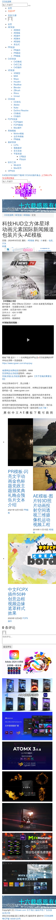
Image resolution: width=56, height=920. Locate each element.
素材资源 (12, 142)
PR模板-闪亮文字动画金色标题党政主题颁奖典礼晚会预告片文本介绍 (18, 488)
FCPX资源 (12, 119)
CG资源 (11, 98)
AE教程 (17, 29)
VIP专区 (11, 170)
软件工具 (12, 162)
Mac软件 (18, 167)
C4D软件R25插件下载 (12, 175)
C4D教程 (18, 61)
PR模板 (17, 55)
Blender (17, 87)
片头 (4, 243)
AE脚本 (17, 38)
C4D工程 (18, 64)
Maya (16, 78)
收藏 (4, 246)
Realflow (17, 84)
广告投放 (48, 909)
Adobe (17, 104)
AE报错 (17, 41)
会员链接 (10, 373)
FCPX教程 (18, 124)
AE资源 (11, 27)
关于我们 (31, 909)
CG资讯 (17, 101)
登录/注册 (12, 15)
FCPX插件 (18, 121)
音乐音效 (18, 150)
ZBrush (17, 90)
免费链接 (10, 370)
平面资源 (18, 153)
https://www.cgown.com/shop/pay (17, 363)
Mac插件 (18, 127)
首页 (10, 8)
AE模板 (17, 32)
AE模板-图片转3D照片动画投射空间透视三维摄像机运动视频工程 (43, 510)
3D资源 (11, 70)
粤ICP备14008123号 (11, 918)
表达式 (17, 44)
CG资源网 (6, 1)
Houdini (17, 81)
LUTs (16, 144)
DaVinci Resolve (21, 110)
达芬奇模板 (19, 136)
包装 (51, 240)
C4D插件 (18, 67)
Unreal (17, 96)
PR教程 (17, 52)
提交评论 (7, 646)
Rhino (16, 93)
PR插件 (17, 50)
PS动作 (22, 159)
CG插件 (17, 116)
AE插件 (17, 35)
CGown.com (20, 909)
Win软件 (17, 165)
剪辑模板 (12, 130)
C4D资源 (12, 58)
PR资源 (11, 47)
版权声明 (39, 909)
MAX (16, 75)
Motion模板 (19, 133)
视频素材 (18, 147)
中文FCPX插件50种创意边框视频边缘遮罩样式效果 (18, 601)
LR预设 (22, 156)
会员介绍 (6, 912)
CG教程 (17, 113)
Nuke (16, 107)
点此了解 (42, 407)
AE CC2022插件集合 (31, 175)
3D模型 (17, 73)
